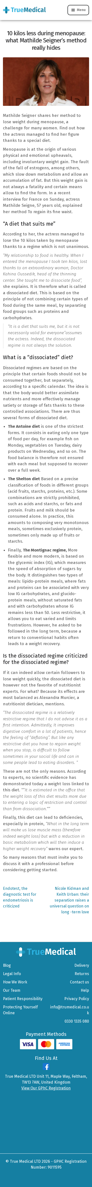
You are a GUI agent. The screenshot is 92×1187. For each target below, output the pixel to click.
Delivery (81, 965)
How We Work (15, 982)
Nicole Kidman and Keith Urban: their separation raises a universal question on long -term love (69, 900)
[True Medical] (46, 951)
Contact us (79, 982)
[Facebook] (46, 1068)
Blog (7, 965)
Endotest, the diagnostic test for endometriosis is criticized (19, 897)
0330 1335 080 (77, 1021)
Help (85, 990)
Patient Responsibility (22, 998)
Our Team (11, 990)
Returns (82, 973)
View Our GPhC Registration (46, 1088)
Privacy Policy (76, 998)
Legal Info (12, 973)
